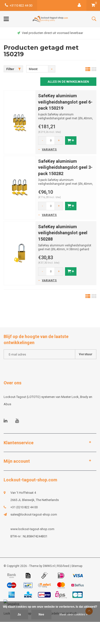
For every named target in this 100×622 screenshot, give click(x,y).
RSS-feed (63, 566)
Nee (41, 614)
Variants (49, 149)
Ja (19, 614)
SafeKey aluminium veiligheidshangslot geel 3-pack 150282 (65, 167)
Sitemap (76, 566)
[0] (93, 5)
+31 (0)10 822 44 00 (24, 507)
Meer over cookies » (73, 614)
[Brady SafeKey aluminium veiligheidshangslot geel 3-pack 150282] (19, 187)
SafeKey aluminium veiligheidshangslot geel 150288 (62, 233)
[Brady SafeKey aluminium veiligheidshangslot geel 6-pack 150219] (19, 122)
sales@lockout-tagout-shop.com (33, 514)
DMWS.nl (49, 566)
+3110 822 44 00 (21, 5)
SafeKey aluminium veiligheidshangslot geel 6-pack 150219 (65, 102)
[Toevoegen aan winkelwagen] (70, 140)
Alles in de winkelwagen (68, 81)
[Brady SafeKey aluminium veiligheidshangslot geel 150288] (19, 253)
